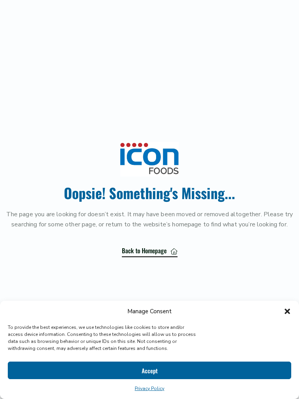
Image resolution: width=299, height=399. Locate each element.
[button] (287, 311)
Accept (150, 370)
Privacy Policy (149, 388)
